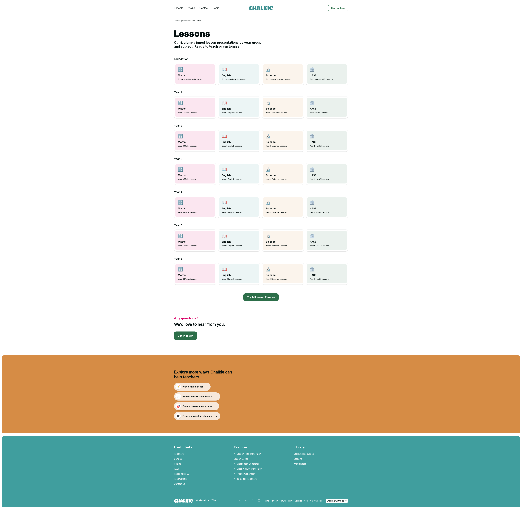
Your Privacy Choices (313, 501)
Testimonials (180, 478)
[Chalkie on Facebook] (252, 501)
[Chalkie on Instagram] (246, 501)
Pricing (191, 8)
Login (216, 8)
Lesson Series (241, 458)
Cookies (298, 501)
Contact (203, 8)
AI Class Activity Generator (248, 468)
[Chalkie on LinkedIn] (259, 501)
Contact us (179, 483)
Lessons (298, 458)
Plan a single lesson (192, 386)
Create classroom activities (196, 406)
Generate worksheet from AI (196, 396)
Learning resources (182, 20)
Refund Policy (286, 501)
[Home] (261, 8)
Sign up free (338, 8)
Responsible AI (181, 473)
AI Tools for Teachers (245, 478)
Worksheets (300, 463)
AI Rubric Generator (244, 473)
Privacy (274, 501)
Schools (178, 8)
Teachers (179, 453)
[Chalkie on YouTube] (239, 501)
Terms (266, 501)
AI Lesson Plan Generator (247, 453)
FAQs (176, 468)
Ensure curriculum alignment (197, 416)
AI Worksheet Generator (246, 463)
